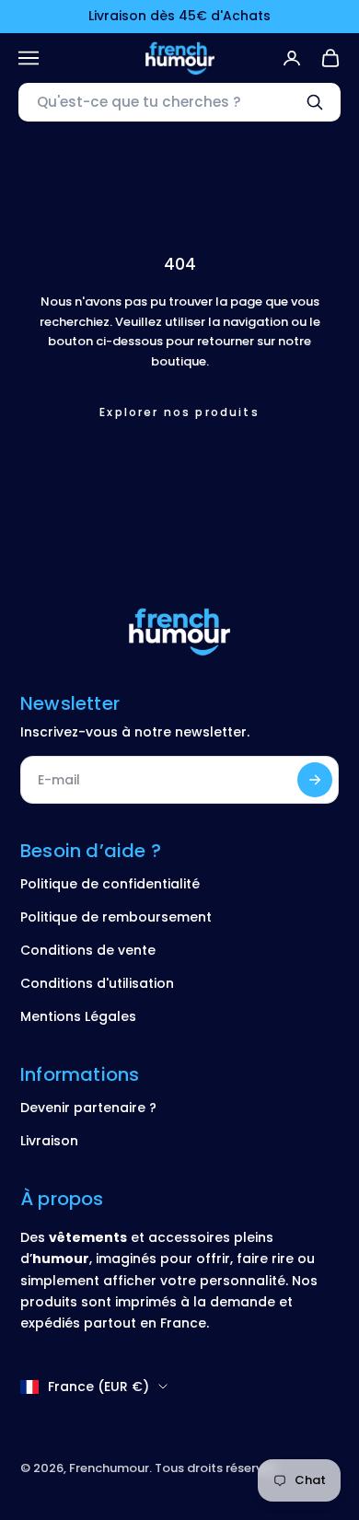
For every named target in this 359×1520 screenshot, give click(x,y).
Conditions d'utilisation (97, 983)
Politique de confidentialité (110, 884)
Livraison (49, 1140)
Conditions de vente (88, 950)
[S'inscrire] (314, 779)
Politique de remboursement (116, 917)
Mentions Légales (78, 1016)
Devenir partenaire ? (88, 1107)
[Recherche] (314, 102)
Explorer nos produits (179, 412)
